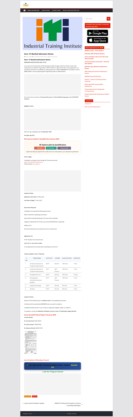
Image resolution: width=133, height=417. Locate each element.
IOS (52, 367)
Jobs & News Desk (53, 56)
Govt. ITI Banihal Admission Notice (40, 56)
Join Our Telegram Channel (53, 372)
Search (108, 19)
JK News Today (56, 10)
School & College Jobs (98, 89)
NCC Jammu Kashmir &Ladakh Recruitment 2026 (41, 139)
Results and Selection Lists (71, 10)
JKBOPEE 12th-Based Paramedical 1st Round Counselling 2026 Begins (68, 404)
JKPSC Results (95, 84)
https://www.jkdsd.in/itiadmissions (33, 162)
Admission (35, 396)
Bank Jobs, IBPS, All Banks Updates (95, 53)
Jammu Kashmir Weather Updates (34, 403)
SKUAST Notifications (98, 94)
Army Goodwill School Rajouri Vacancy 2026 (40, 315)
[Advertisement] (52, 85)
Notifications (46, 10)
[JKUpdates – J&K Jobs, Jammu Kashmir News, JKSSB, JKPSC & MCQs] (24, 10)
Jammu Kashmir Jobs (33, 10)
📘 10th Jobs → (39, 148)
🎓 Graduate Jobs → (64, 148)
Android (74, 365)
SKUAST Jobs (88, 94)
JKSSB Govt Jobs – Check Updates (94, 50)
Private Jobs (88, 89)
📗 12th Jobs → (51, 148)
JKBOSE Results (89, 76)
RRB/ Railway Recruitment (92, 71)
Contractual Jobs (89, 91)
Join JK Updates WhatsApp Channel (36, 360)
